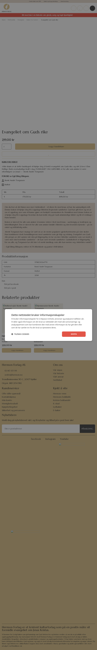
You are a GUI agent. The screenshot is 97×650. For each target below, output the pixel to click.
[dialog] (48, 325)
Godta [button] (74, 334)
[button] (20, 334)
